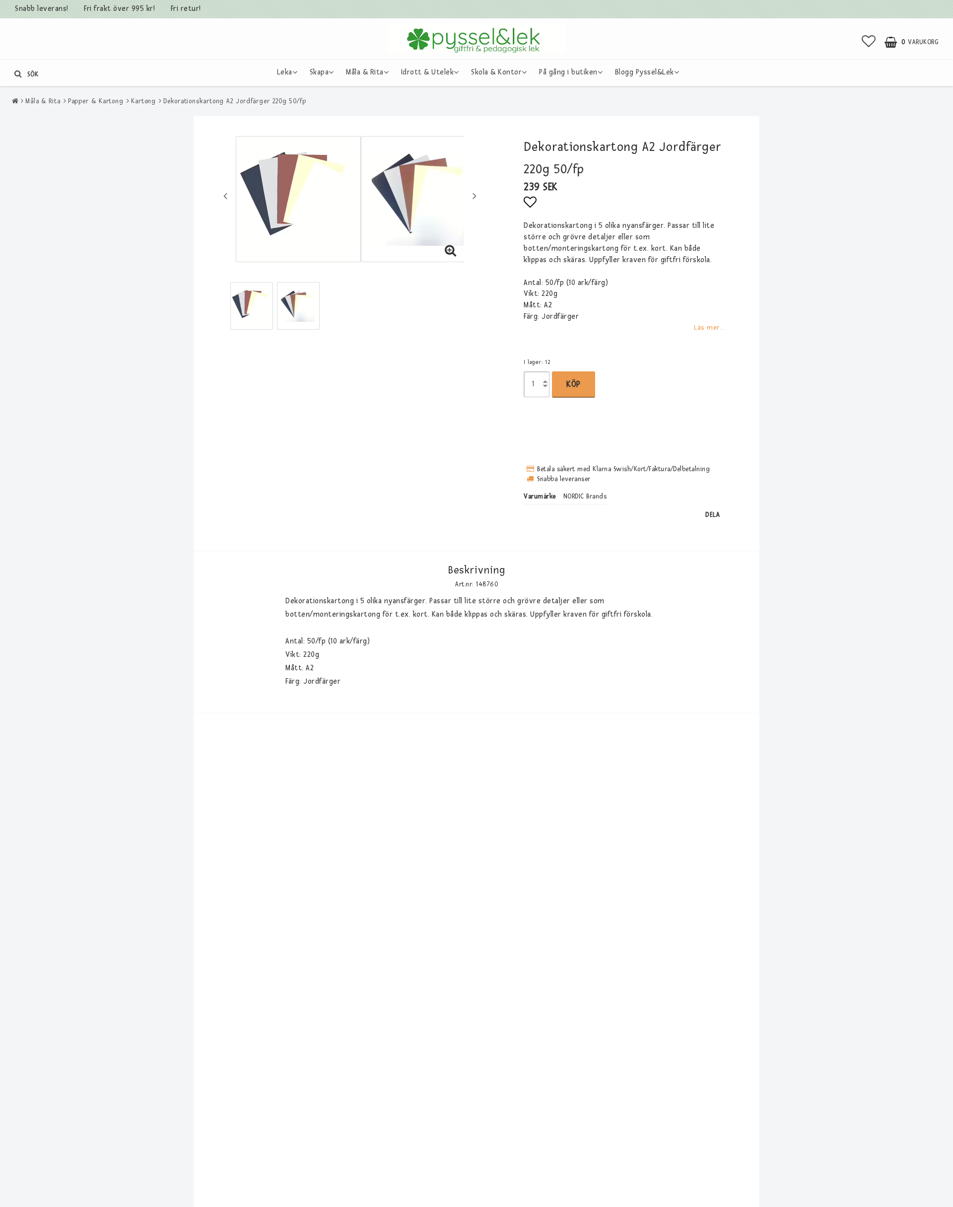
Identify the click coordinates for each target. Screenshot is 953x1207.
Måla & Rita (365, 72)
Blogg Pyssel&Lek (644, 72)
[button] (869, 42)
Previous (225, 195)
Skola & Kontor (496, 72)
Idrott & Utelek (427, 72)
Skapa (319, 72)
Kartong (143, 101)
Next (474, 195)
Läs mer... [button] (709, 327)
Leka (284, 72)
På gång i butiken (568, 72)
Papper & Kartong (96, 101)
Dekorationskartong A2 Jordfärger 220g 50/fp (234, 101)
